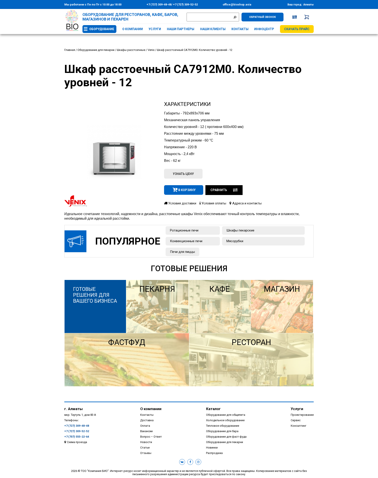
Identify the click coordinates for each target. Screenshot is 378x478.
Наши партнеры (180, 29)
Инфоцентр (264, 29)
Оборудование (101, 29)
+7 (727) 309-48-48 (159, 4)
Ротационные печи (184, 230)
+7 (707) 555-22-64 (76, 436)
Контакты (239, 29)
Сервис (296, 420)
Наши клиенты (213, 29)
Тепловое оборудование (222, 425)
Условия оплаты (213, 203)
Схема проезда (77, 442)
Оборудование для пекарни (224, 442)
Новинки (212, 447)
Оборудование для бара (222, 431)
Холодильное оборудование (225, 420)
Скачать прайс (297, 29)
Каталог (213, 409)
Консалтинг (298, 425)
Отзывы (145, 453)
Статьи (145, 447)
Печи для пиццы (182, 252)
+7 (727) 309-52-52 (185, 4)
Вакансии (146, 431)
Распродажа (214, 453)
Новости (146, 442)
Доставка (147, 420)
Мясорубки (234, 241)
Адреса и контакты (246, 203)
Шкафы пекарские (240, 230)
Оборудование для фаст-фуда (226, 436)
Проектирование (302, 414)
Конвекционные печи (186, 241)
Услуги (155, 29)
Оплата (145, 425)
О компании (132, 29)
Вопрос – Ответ (151, 436)
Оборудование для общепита (225, 414)
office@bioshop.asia (237, 4)
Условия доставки (181, 203)
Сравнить (218, 190)
